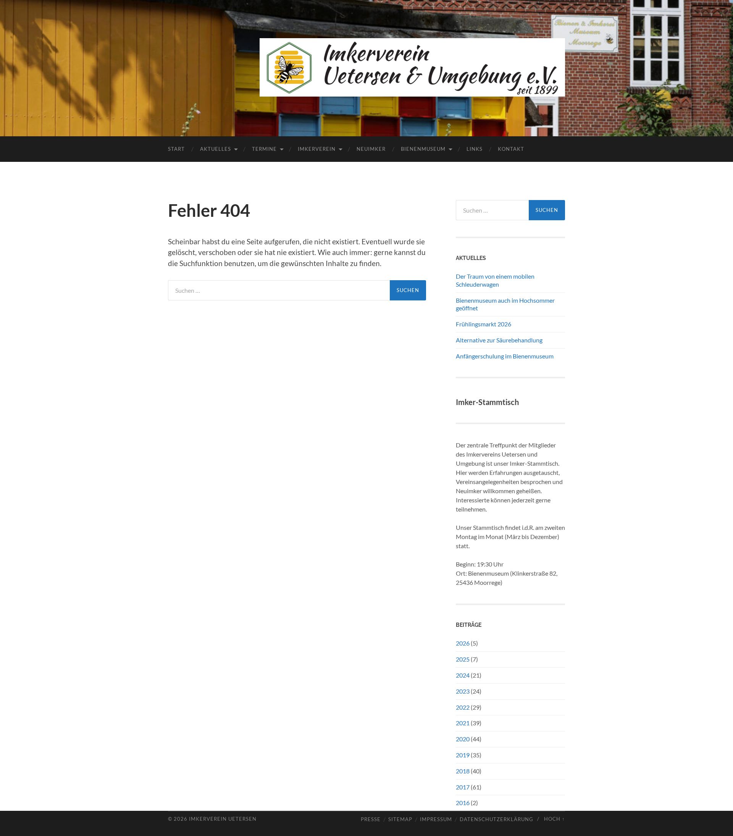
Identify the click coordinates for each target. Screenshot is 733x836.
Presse (371, 819)
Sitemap (400, 819)
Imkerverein (317, 149)
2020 (463, 738)
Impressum (436, 819)
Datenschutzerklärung (496, 819)
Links (475, 149)
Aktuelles (215, 149)
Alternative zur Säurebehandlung (499, 340)
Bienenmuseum (423, 149)
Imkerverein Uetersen (223, 819)
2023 (463, 691)
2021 (463, 722)
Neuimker (371, 149)
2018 (463, 771)
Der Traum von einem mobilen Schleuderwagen (495, 280)
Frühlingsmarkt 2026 (483, 324)
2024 (463, 675)
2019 (463, 755)
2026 (463, 643)
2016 (463, 802)
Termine (264, 149)
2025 (463, 659)
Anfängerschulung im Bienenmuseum (505, 356)
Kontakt (511, 149)
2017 (463, 787)
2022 (463, 707)
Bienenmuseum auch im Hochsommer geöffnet (505, 304)
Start (176, 149)
